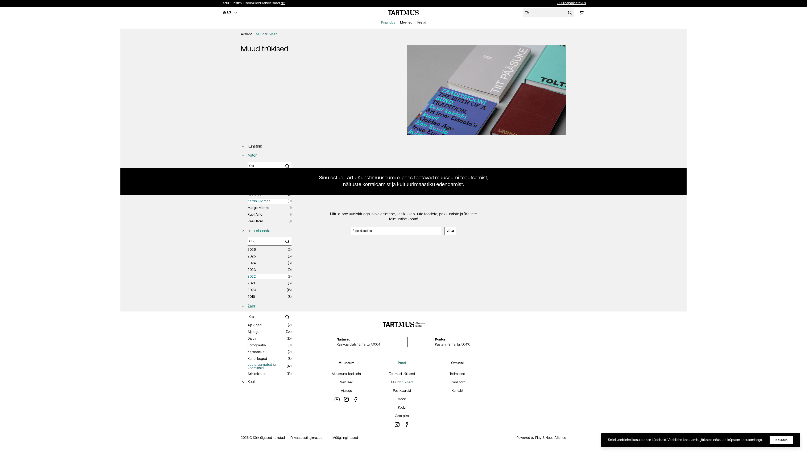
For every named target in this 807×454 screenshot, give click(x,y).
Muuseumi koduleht (346, 374)
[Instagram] (346, 399)
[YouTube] (337, 399)
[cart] (582, 12)
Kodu (402, 407)
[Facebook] (355, 399)
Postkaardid (402, 391)
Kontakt (457, 391)
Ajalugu (346, 391)
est (230, 12)
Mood (402, 399)
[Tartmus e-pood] (403, 12)
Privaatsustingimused (306, 438)
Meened (406, 22)
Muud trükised (266, 34)
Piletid (421, 22)
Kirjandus (388, 22)
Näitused (346, 382)
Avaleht (246, 34)
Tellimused (457, 374)
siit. (283, 3)
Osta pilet (402, 416)
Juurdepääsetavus (571, 3)
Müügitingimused (345, 438)
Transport (457, 382)
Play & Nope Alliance (550, 438)
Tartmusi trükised (402, 374)
